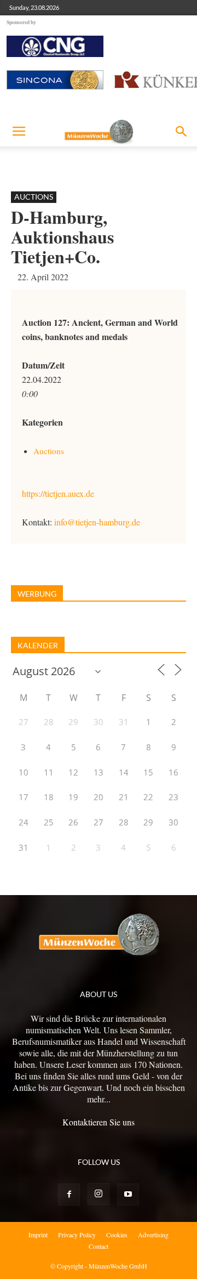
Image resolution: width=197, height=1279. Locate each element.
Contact (98, 1246)
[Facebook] (69, 1195)
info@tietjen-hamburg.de (97, 522)
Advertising (153, 1234)
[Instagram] (98, 1194)
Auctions (33, 196)
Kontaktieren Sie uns (98, 1122)
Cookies (117, 1234)
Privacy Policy (77, 1234)
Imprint (38, 1234)
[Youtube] (128, 1195)
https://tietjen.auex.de (58, 493)
